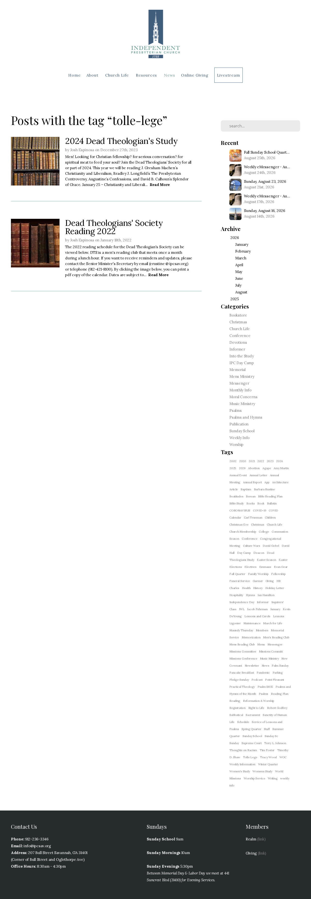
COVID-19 (259, 510)
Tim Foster (267, 750)
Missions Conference (243, 658)
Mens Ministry (241, 376)
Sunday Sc (271, 736)
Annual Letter (258, 475)
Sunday (234, 743)
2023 (270, 461)
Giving (270, 581)
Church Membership (242, 531)
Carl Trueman (253, 517)
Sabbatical (236, 715)
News (169, 75)
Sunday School (241, 431)
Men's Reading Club (276, 637)
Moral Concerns (243, 397)
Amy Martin (281, 468)
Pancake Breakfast (241, 672)
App (266, 482)
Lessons (278, 616)
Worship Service (254, 778)
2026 (242, 468)
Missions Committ (271, 651)
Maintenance (252, 623)
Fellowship (278, 574)
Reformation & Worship (258, 701)
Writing (272, 778)
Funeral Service (239, 581)
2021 (252, 461)
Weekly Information (242, 764)
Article (233, 489)
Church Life (117, 75)
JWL (242, 609)
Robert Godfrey (277, 708)
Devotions (238, 342)
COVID (273, 510)
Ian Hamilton (266, 595)
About (93, 75)
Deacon (258, 553)
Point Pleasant (274, 679)
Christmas (238, 322)
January (275, 609)
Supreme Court (251, 743)
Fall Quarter (237, 574)
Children (270, 517)
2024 (279, 461)
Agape (266, 468)
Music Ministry (242, 403)
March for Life (272, 623)
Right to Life (256, 708)
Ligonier (235, 623)
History (258, 588)
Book (260, 503)
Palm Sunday (280, 665)
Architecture (280, 482)
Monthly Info (240, 390)
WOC (282, 757)
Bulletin (272, 503)
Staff (267, 729)
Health (246, 588)
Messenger (239, 383)
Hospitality (236, 595)
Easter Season (266, 560)
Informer (237, 349)
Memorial (237, 369)
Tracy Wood (268, 757)
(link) (261, 839)
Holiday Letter (274, 588)
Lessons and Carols (257, 616)
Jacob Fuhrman (257, 609)
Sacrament (253, 715)
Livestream (228, 75)
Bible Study (236, 503)
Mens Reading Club (242, 644)
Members (262, 630)
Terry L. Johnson (275, 743)
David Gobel (271, 545)
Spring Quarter (251, 729)
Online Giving (194, 75)
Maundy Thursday (241, 630)
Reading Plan (279, 694)
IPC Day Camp (241, 363)
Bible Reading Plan (270, 496)
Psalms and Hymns (245, 417)
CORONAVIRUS (239, 510)
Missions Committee (242, 651)
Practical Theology (242, 686)
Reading (234, 701)
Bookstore (238, 315)
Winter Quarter (268, 764)
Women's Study (239, 771)
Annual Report (252, 482)
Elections (235, 567)
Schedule (243, 722)
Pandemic (263, 672)
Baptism (246, 489)
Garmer (258, 581)
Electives (250, 567)
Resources (147, 75)
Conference (239, 335)
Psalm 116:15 (265, 686)
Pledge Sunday (239, 679)
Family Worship (258, 574)
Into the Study (241, 356)
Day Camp (244, 553)
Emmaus (265, 567)
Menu (261, 644)
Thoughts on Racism (243, 750)
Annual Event (238, 475)
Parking (278, 672)
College (264, 531)
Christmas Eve (238, 524)
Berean (250, 496)
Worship (236, 444)
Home (74, 75)
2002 (232, 461)
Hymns (250, 595)
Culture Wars (251, 545)
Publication (239, 424)
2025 (232, 468)
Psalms (235, 410)
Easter (283, 560)
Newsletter (252, 665)
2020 (242, 461)
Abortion (254, 468)
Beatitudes (236, 496)
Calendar (235, 517)
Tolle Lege (250, 757)
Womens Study (262, 771)
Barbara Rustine (264, 489)
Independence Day (241, 602)
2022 (260, 461)
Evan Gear (281, 567)
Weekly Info (239, 437)
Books (250, 503)
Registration (237, 708)
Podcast (256, 679)
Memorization (251, 637)
